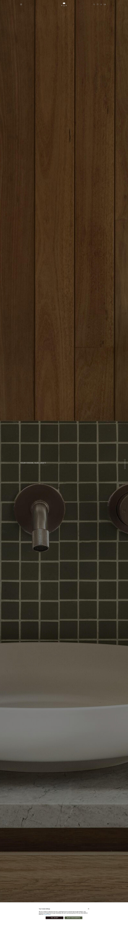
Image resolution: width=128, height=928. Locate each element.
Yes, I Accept (54, 917)
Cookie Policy (47, 914)
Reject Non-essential (73, 917)
